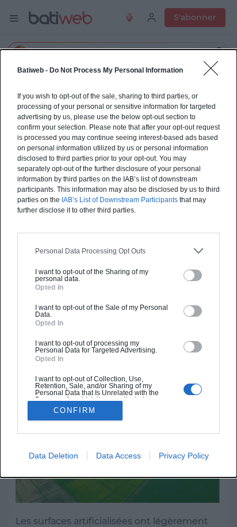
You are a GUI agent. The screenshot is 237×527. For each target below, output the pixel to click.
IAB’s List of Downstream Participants (120, 200)
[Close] (214, 72)
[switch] (193, 275)
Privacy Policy (184, 455)
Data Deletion (53, 455)
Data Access (118, 455)
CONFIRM (74, 410)
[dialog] (118, 263)
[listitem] (118, 251)
